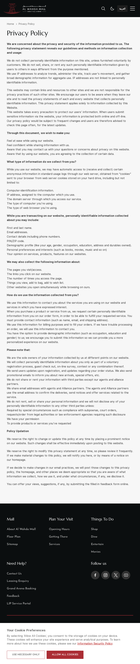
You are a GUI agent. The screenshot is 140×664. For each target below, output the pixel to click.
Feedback (13, 596)
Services (54, 544)
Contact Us (14, 573)
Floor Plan (13, 536)
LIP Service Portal (19, 603)
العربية (122, 8)
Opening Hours (59, 529)
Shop (94, 529)
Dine (94, 536)
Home (10, 23)
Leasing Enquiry (18, 581)
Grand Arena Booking (21, 588)
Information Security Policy (95, 643)
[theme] (112, 8)
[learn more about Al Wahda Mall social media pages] (95, 575)
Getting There (58, 536)
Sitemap (12, 544)
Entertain (97, 544)
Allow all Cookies (65, 654)
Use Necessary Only (26, 654)
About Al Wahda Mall (21, 529)
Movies (95, 551)
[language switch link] (132, 8)
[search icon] (103, 8)
